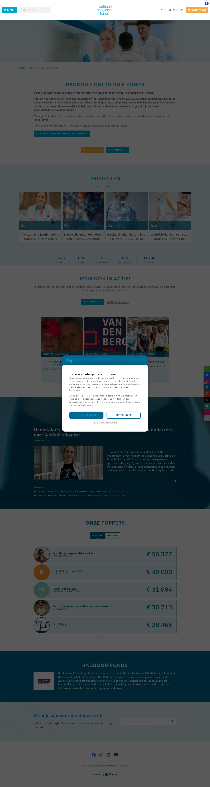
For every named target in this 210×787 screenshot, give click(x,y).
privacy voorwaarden (108, 387)
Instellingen (123, 415)
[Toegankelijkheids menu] (206, 3)
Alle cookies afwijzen (105, 422)
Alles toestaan (86, 415)
